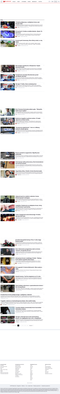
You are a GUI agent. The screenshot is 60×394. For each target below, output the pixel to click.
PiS (45, 365)
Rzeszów (31, 378)
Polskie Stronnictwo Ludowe (48, 368)
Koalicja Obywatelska (48, 366)
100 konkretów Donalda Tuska (4, 373)
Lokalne (31, 365)
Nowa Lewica (47, 371)
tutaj (18, 392)
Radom (31, 376)
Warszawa (31, 366)
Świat (18, 1)
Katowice (31, 377)
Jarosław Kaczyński (17, 365)
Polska (14, 1)
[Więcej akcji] (43, 21)
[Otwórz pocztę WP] (49, 1)
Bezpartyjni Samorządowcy (48, 373)
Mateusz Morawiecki (18, 366)
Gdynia (31, 375)
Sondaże (1, 371)
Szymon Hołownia (17, 371)
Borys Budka (17, 372)
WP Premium (24, 1)
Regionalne (34, 1)
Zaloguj (55, 1)
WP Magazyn (2, 365)
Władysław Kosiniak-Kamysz (19, 374)
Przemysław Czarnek (18, 367)
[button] (52, 1)
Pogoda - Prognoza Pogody (3, 369)
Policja (1, 368)
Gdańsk (31, 372)
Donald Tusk (16, 370)
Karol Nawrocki (17, 376)
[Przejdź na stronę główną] (1, 2)
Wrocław (31, 367)
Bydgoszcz (31, 373)
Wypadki (1, 370)
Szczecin (31, 370)
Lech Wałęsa (17, 375)
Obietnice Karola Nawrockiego (4, 372)
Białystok (31, 374)
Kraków (31, 368)
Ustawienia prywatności (45, 385)
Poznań (31, 371)
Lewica (46, 370)
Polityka (40, 1)
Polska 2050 (46, 372)
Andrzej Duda (17, 369)
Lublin (31, 379)
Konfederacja (47, 369)
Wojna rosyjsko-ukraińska (3, 366)
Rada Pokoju (2, 367)
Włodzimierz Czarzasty (18, 373)
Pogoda (29, 1)
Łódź (30, 369)
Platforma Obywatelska (48, 367)
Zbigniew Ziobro (17, 368)
